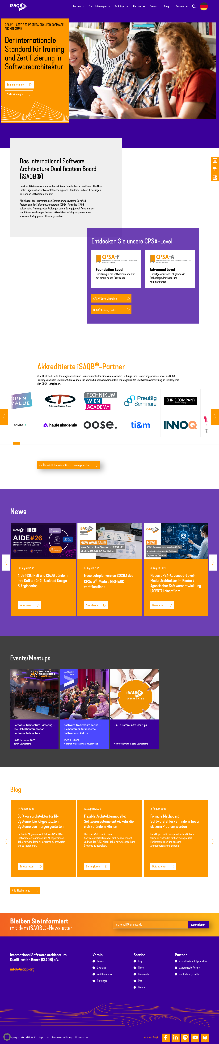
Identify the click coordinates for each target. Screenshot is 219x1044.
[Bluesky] (205, 1038)
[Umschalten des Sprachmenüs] (204, 6)
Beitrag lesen (27, 866)
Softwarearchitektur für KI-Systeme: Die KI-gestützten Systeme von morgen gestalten (40, 821)
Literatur (142, 987)
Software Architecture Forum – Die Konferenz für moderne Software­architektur (82, 729)
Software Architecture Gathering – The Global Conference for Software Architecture (34, 729)
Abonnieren (198, 925)
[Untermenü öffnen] (83, 6)
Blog (166, 6)
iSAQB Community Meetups (130, 725)
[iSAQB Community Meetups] (134, 697)
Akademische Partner (189, 967)
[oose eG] (100, 425)
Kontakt (101, 961)
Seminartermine (15, 84)
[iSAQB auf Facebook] (166, 1038)
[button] (7, 1037)
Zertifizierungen (97, 6)
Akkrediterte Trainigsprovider (193, 961)
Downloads (143, 974)
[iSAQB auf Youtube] (195, 1038)
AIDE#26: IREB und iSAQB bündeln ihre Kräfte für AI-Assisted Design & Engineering (42, 580)
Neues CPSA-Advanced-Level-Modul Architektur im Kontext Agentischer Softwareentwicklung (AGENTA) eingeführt (175, 583)
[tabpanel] (20, 413)
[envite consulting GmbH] (20, 425)
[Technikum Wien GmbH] (100, 401)
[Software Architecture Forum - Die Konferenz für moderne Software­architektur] (84, 697)
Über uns (76, 6)
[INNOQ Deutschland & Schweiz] (180, 425)
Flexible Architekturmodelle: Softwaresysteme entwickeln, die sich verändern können (109, 821)
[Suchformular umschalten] (194, 6)
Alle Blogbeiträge (21, 890)
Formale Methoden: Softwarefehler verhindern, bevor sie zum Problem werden (174, 821)
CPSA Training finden (104, 310)
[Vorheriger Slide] (215, 417)
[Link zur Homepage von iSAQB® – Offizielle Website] (18, 6)
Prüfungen (102, 981)
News (141, 967)
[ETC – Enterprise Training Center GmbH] (60, 401)
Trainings (119, 6)
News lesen (25, 605)
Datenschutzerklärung (62, 1037)
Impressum (44, 1037)
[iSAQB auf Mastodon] (185, 1038)
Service (180, 6)
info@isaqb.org (22, 969)
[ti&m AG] (140, 425)
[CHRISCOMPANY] (180, 401)
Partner (137, 6)
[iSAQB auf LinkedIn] (176, 1038)
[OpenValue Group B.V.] (20, 401)
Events (153, 6)
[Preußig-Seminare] (140, 401)
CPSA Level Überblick (105, 298)
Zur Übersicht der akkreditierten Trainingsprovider (64, 465)
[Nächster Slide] (4, 417)
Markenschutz (81, 1037)
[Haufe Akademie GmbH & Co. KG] (60, 425)
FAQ (140, 981)
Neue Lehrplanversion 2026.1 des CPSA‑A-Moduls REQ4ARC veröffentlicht (108, 581)
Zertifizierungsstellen (189, 974)
